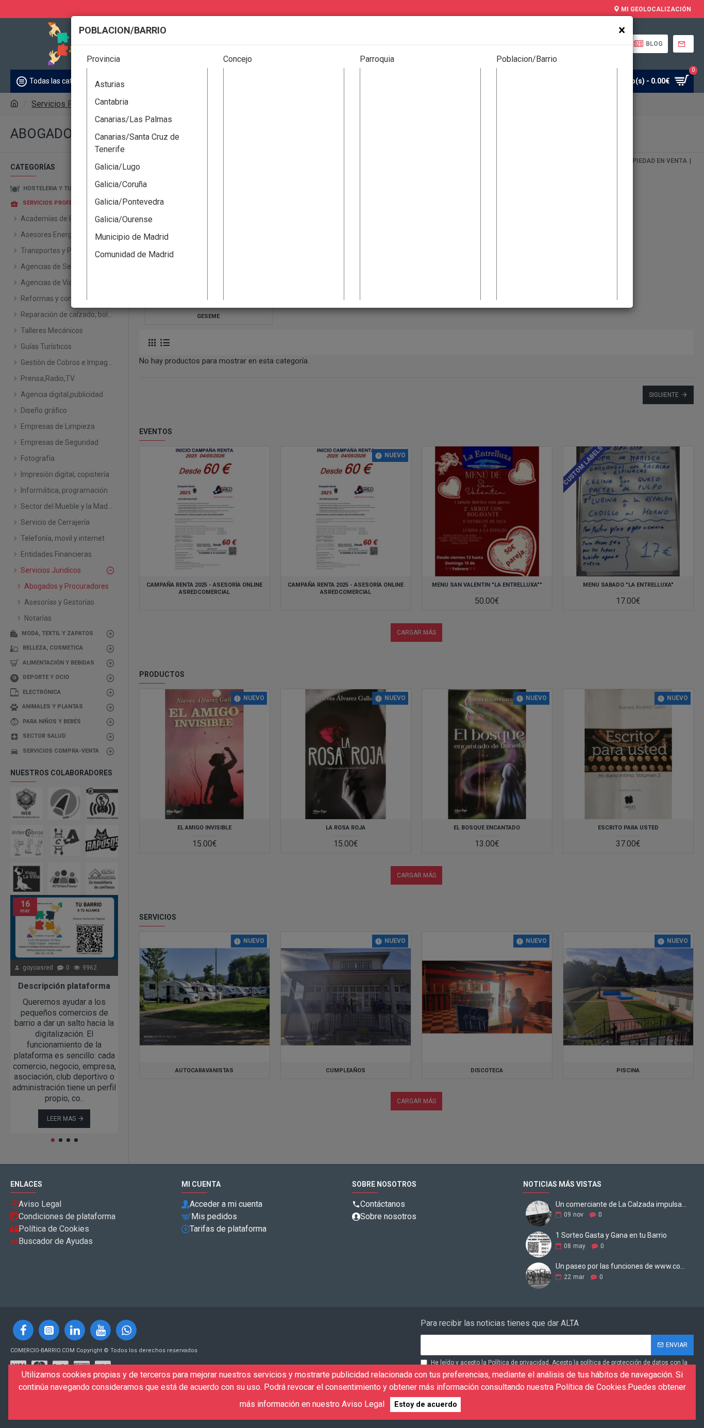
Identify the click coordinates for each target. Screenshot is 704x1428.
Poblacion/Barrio (526, 59)
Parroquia (377, 59)
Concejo (237, 59)
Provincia (103, 59)
